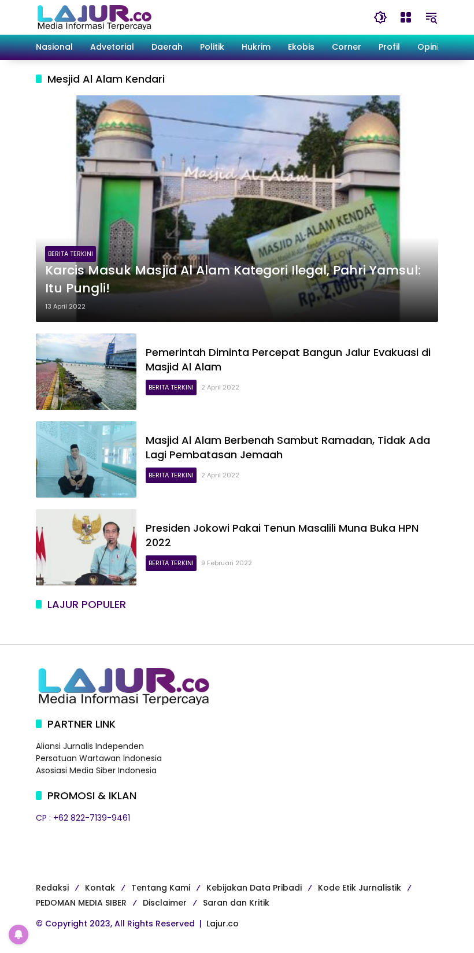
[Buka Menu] (406, 17)
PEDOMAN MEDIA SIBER (81, 902)
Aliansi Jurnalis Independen (90, 746)
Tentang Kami (160, 887)
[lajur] (93, 17)
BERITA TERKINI (70, 253)
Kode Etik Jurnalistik (359, 887)
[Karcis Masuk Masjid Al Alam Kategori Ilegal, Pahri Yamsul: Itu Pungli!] (237, 208)
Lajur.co (222, 923)
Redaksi (52, 887)
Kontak (100, 887)
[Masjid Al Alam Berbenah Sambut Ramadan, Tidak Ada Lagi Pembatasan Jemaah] (86, 459)
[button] (380, 17)
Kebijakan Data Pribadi (254, 887)
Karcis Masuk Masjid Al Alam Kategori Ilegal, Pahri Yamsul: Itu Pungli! (233, 279)
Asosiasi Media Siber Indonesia (96, 770)
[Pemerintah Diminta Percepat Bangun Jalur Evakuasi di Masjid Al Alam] (86, 371)
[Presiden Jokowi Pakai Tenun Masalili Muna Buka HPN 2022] (86, 547)
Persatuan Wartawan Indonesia (99, 758)
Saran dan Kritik (236, 902)
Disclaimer (165, 902)
